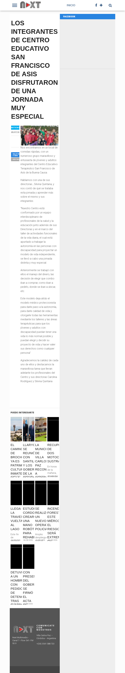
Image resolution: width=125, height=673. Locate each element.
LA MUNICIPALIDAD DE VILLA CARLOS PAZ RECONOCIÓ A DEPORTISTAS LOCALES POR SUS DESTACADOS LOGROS (41, 471)
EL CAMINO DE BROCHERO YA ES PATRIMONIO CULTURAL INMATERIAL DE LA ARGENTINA (16, 463)
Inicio (71, 5)
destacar (17, 159)
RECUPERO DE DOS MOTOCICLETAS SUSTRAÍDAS (53, 453)
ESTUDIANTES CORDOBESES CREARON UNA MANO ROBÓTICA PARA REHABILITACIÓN (28, 523)
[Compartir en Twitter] (16, 436)
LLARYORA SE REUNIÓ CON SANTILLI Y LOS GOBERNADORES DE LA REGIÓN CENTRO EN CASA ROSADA (28, 469)
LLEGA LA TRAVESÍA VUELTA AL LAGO (16, 519)
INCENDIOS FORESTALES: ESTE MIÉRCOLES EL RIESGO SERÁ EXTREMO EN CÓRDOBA (53, 527)
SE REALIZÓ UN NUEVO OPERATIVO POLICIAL (41, 519)
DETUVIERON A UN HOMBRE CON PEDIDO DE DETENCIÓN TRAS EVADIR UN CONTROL (16, 593)
